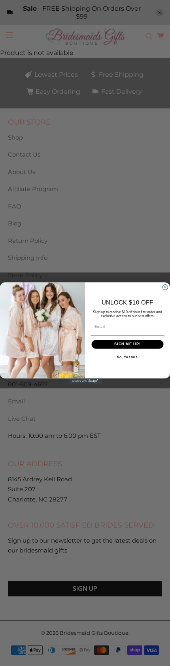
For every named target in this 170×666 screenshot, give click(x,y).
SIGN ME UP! (127, 344)
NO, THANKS (127, 357)
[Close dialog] (165, 287)
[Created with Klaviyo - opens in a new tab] (85, 381)
